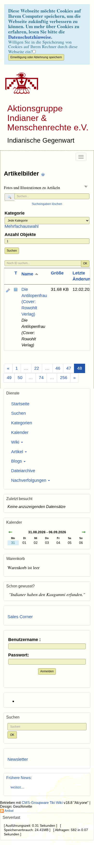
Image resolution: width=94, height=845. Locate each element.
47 (68, 368)
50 (20, 377)
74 (41, 377)
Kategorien (21, 422)
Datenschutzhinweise (29, 36)
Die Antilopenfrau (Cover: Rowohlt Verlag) (34, 302)
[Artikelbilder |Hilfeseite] (43, 174)
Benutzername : (24, 639)
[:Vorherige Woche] (10, 532)
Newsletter (17, 759)
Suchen (12, 250)
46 (57, 368)
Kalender (19, 432)
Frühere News (18, 778)
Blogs (17, 461)
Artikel (17, 451)
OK (85, 263)
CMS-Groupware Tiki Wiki (43, 803)
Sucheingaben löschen (47, 204)
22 (36, 368)
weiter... (15, 787)
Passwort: (18, 655)
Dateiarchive (23, 470)
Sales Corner (20, 616)
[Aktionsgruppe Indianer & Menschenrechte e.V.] (20, 83)
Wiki (15, 442)
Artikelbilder (22, 173)
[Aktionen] (8, 290)
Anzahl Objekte (20, 234)
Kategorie (15, 213)
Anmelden (47, 671)
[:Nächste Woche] (84, 532)
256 (63, 377)
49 (9, 377)
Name (27, 274)
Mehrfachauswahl (22, 226)
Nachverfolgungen (29, 480)
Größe (57, 273)
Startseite (20, 403)
